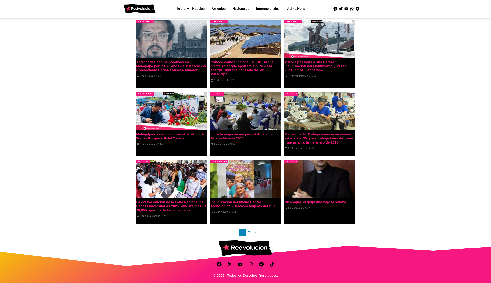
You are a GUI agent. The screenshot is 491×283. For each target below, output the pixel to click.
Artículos (219, 9)
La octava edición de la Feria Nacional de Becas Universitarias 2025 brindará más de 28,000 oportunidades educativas (171, 206)
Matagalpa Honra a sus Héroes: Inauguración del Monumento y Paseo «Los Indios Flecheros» (315, 66)
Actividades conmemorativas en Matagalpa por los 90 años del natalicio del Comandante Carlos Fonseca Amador (171, 66)
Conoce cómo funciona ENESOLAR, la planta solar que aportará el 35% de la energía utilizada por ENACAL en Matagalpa (242, 68)
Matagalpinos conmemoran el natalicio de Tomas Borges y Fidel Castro (170, 136)
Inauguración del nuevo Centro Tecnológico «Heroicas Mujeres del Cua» (243, 204)
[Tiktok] (272, 264)
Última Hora (295, 9)
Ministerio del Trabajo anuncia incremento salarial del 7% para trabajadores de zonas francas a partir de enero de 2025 (319, 138)
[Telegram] (357, 9)
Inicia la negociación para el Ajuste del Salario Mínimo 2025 (242, 136)
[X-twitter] (230, 264)
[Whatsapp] (352, 9)
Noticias (198, 9)
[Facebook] (335, 9)
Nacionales (240, 9)
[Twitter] (341, 9)
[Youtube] (346, 9)
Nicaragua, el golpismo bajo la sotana (315, 202)
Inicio (181, 9)
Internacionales (267, 9)
